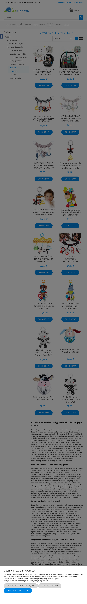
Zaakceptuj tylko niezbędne (20, 586)
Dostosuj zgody (50, 586)
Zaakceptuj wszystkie (17, 591)
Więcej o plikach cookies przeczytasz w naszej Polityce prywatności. (26, 581)
